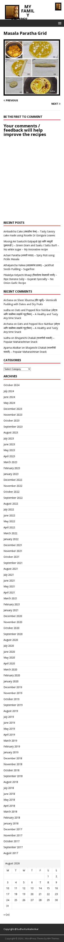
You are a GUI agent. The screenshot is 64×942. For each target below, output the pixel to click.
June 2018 (9, 793)
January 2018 (11, 823)
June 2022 (9, 515)
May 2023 (9, 450)
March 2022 (10, 533)
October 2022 (11, 491)
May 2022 (9, 521)
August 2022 (11, 503)
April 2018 (9, 805)
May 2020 (9, 657)
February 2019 (12, 746)
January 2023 (11, 474)
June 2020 (9, 651)
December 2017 (13, 829)
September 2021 (13, 562)
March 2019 (10, 740)
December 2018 (13, 758)
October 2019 (11, 699)
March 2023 (10, 462)
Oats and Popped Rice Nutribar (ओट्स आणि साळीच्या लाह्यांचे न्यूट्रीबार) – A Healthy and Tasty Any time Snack (31, 314)
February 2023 (12, 468)
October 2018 (11, 770)
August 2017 (11, 853)
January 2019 (11, 752)
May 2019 (9, 728)
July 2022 (9, 509)
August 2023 (11, 432)
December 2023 (13, 409)
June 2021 (9, 580)
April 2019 (9, 734)
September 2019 (13, 705)
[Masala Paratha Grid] (32, 93)
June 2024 (9, 397)
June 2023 (9, 444)
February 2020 (12, 675)
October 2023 (11, 420)
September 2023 (13, 426)
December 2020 (13, 616)
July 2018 (9, 788)
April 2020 (9, 663)
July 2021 (9, 574)
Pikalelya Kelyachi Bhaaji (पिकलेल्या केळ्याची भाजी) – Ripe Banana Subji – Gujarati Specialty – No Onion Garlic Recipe (30, 279)
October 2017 (11, 841)
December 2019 (13, 687)
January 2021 (11, 610)
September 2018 (13, 776)
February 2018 (12, 817)
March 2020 (10, 669)
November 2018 (13, 764)
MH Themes (53, 938)
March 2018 (10, 811)
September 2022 (13, 497)
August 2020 (11, 639)
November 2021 (13, 551)
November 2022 (13, 485)
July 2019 (9, 716)
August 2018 (11, 782)
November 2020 (13, 622)
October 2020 (11, 628)
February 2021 (12, 604)
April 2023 (9, 456)
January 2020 (11, 681)
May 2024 (9, 402)
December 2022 (13, 479)
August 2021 (11, 568)
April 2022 (9, 527)
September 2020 (13, 634)
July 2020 (9, 645)
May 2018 (9, 799)
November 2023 (13, 414)
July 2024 (9, 391)
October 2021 (11, 556)
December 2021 (13, 545)
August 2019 (11, 711)
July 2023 (9, 438)
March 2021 (10, 598)
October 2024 (11, 385)
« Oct (7, 914)
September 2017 (13, 847)
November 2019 (13, 693)
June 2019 (9, 722)
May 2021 (9, 586)
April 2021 (9, 592)
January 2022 (11, 539)
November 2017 (13, 835)
